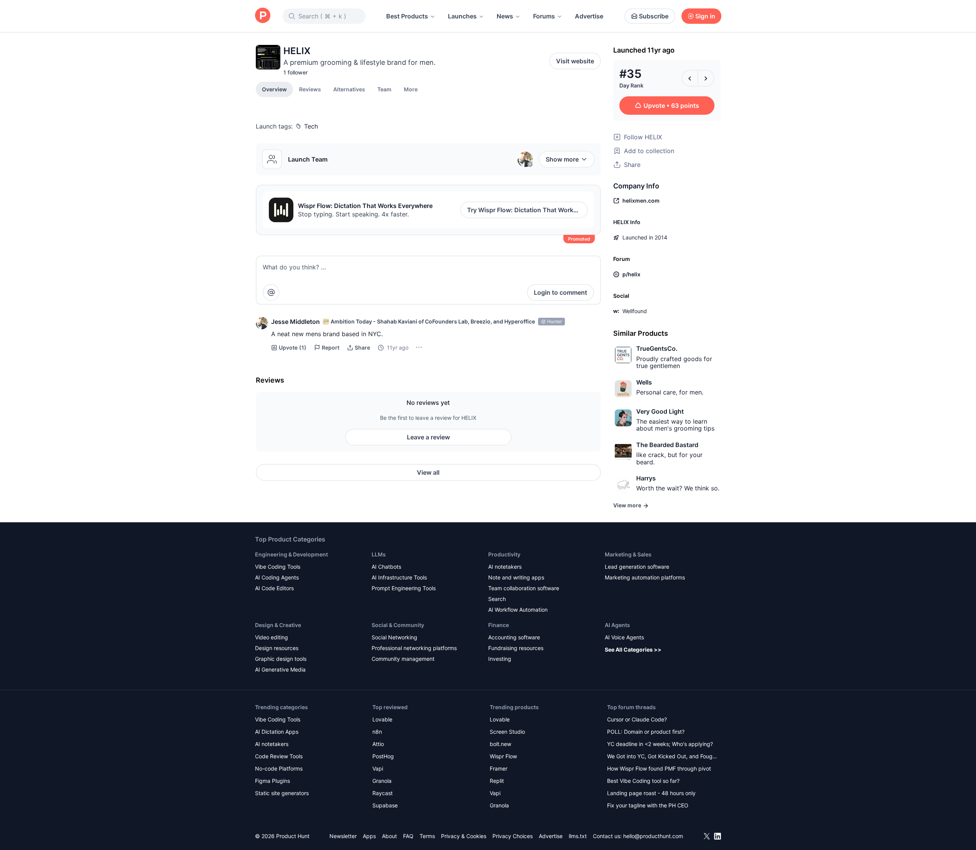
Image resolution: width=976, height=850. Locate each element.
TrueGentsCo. (657, 348)
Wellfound (634, 311)
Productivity (504, 554)
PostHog (383, 756)
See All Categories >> (633, 649)
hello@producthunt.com (653, 836)
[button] (411, 89)
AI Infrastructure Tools (399, 577)
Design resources (276, 648)
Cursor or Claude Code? (637, 719)
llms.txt (578, 836)
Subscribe (653, 16)
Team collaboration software (523, 588)
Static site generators (282, 793)
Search (497, 599)
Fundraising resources (515, 648)
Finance (498, 625)
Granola (382, 780)
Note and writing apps (516, 577)
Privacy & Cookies (463, 836)
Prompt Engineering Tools (404, 588)
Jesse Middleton (295, 321)
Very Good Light (660, 411)
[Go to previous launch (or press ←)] (690, 78)
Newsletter (343, 836)
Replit (497, 780)
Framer (498, 768)
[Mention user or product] (271, 292)
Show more (562, 159)
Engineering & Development (291, 554)
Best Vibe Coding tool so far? (643, 780)
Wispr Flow (503, 756)
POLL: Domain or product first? (646, 731)
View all (428, 472)
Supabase (385, 805)
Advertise (589, 16)
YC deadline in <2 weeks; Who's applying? (660, 744)
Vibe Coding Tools (277, 566)
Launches (462, 16)
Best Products (407, 16)
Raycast (382, 793)
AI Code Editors (274, 588)
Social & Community (398, 625)
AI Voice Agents (624, 637)
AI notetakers (505, 566)
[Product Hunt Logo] (262, 16)
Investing (499, 658)
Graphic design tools (280, 658)
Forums (544, 16)
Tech (311, 126)
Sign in (705, 16)
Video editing (271, 637)
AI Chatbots (386, 566)
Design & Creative (278, 625)
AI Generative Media (280, 669)
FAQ (408, 836)
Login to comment (560, 292)
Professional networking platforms (414, 648)
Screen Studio (507, 731)
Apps (369, 836)
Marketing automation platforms (645, 577)
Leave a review (428, 437)
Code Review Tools (279, 756)
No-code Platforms (279, 768)
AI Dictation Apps (276, 731)
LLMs (379, 554)
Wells (644, 382)
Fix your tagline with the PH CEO (647, 805)
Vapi (377, 768)
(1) (292, 347)
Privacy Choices (512, 836)
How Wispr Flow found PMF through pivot (659, 768)
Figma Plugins (272, 780)
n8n (377, 731)
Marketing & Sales (628, 554)
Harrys (646, 478)
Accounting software (514, 637)
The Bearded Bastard (667, 445)
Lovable (382, 719)
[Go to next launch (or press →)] (706, 78)
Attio (378, 744)
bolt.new (500, 744)
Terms (427, 836)
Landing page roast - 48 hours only (651, 793)
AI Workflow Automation (518, 609)
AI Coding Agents (277, 577)
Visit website (575, 61)
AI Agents (617, 625)
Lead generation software (637, 566)
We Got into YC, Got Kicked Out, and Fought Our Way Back (662, 757)
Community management (403, 658)
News (505, 16)
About (389, 836)
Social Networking (394, 637)
